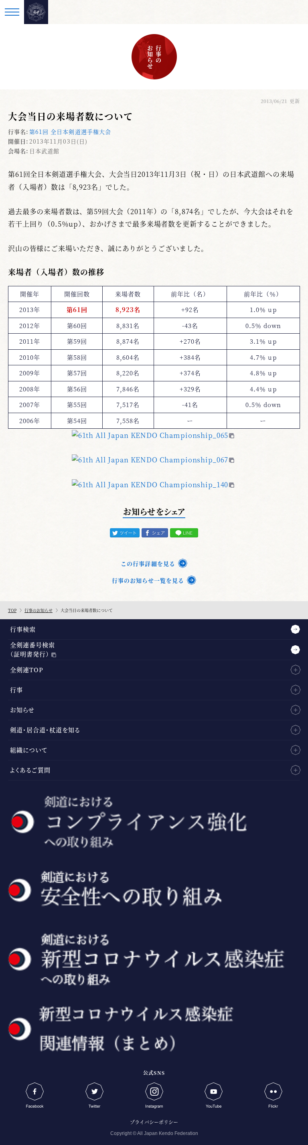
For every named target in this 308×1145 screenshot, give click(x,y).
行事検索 (23, 629)
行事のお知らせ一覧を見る (148, 580)
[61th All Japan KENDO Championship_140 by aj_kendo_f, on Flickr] (153, 484)
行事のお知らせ (38, 610)
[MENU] (12, 12)
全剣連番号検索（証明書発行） (32, 649)
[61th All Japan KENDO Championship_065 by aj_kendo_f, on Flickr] (153, 435)
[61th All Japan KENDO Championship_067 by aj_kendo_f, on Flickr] (153, 459)
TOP (12, 610)
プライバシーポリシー (154, 1122)
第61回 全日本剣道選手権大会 (70, 132)
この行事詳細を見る (148, 563)
